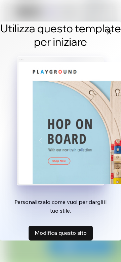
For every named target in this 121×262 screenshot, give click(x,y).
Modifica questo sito (61, 232)
